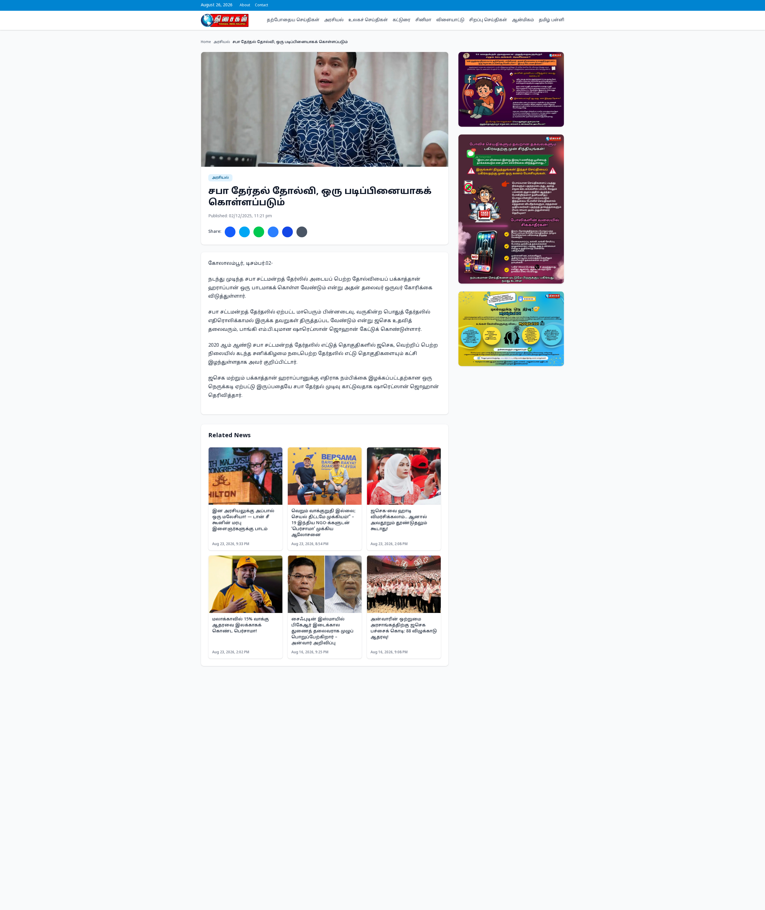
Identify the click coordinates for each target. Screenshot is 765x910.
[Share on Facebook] (230, 232)
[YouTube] (557, 5)
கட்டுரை (402, 20)
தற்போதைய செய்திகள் (293, 20)
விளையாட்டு (450, 20)
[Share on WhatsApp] (258, 232)
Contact (261, 5)
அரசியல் (334, 20)
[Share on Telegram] (273, 232)
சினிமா (423, 20)
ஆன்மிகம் (523, 20)
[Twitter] (548, 5)
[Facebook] (543, 5)
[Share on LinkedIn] (287, 232)
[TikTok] (562, 5)
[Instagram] (553, 5)
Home (206, 42)
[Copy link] (301, 232)
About (245, 5)
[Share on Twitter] (244, 232)
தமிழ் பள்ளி (551, 20)
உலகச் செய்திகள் (368, 20)
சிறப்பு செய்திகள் (488, 20)
